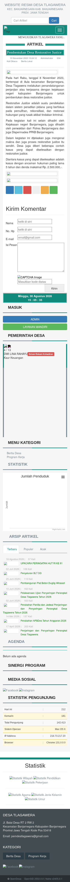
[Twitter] (19, 190)
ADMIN (35, 319)
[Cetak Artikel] (45, 190)
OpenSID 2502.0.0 (34, 878)
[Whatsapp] (54, 190)
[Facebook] (10, 190)
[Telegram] (36, 190)
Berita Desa (13, 453)
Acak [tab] (43, 549)
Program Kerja (15, 457)
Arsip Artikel (22, 536)
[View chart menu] (63, 477)
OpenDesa (15, 878)
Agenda (15, 641)
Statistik (16, 464)
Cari (54, 20)
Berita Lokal (26, 61)
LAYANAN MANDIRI (35, 327)
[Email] (27, 190)
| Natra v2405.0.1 (53, 878)
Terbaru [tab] (12, 549)
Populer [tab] (28, 549)
